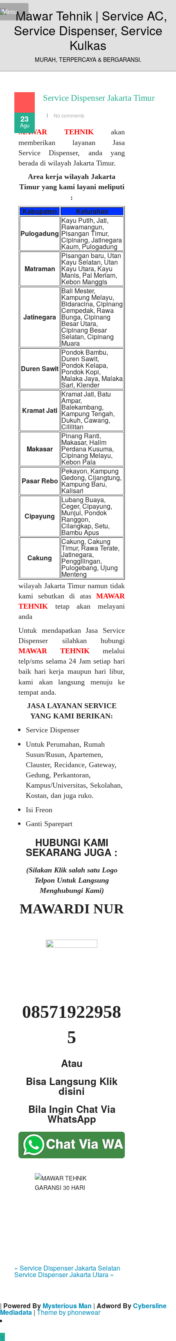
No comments (69, 115)
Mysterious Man (67, 1305)
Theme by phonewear (68, 1312)
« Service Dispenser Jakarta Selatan (67, 1268)
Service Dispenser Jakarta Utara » (64, 1274)
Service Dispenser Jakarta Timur (99, 98)
